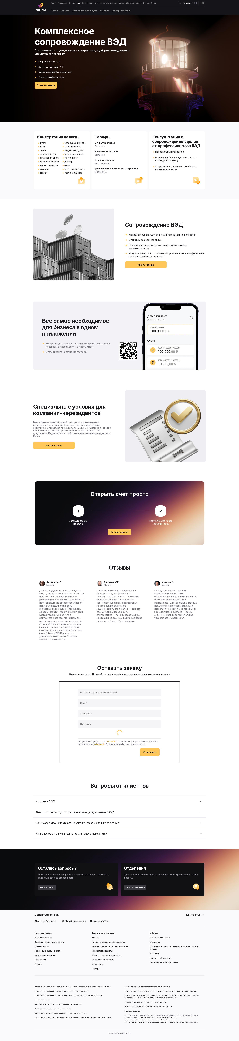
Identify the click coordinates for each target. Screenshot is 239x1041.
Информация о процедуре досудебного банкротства (145, 1003)
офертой (99, 744)
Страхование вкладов (133, 1011)
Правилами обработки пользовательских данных (156, 1018)
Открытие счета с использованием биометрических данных (148, 1007)
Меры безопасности (43, 1000)
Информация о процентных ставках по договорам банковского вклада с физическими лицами (72, 987)
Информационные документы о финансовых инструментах (58, 1004)
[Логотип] (40, 8)
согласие (111, 741)
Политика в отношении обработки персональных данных (147, 987)
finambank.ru (183, 1022)
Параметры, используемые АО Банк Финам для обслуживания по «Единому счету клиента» (160, 991)
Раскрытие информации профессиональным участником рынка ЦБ (61, 991)
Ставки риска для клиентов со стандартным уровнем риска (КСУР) (61, 1013)
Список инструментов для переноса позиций (53, 1009)
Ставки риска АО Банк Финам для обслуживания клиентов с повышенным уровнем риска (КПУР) (73, 1018)
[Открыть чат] (180, 3)
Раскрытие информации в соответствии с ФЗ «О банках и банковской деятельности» (68, 995)
